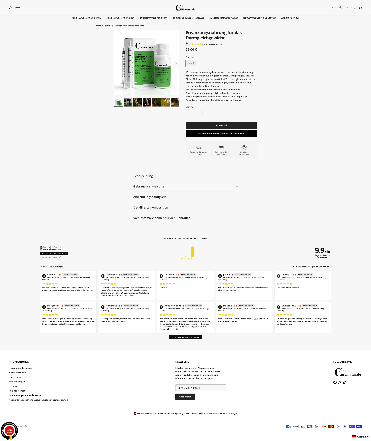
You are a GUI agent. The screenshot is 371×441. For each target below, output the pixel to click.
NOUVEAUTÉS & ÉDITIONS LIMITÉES (259, 18)
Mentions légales (18, 381)
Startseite (97, 25)
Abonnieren (185, 396)
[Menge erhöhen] (199, 113)
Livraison (13, 386)
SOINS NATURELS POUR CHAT (153, 18)
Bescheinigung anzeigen (54, 254)
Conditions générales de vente (25, 395)
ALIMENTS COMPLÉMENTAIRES (224, 18)
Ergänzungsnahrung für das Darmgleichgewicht (123, 25)
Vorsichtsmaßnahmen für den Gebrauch (161, 218)
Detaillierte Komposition (150, 207)
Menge (189, 106)
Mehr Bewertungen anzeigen (185, 337)
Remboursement (17, 390)
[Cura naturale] (185, 8)
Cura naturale (21, 426)
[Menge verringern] (188, 113)
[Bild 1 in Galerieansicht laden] (146, 62)
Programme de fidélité (20, 367)
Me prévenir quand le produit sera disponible (221, 133)
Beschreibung (143, 176)
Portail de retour (17, 372)
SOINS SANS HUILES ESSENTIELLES (188, 18)
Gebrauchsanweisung (148, 186)
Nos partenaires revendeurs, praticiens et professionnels (38, 399)
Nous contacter (17, 377)
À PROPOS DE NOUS (290, 18)
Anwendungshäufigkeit (149, 197)
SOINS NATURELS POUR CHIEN (120, 18)
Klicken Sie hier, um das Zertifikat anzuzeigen (218, 413)
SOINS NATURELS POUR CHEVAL (86, 18)
